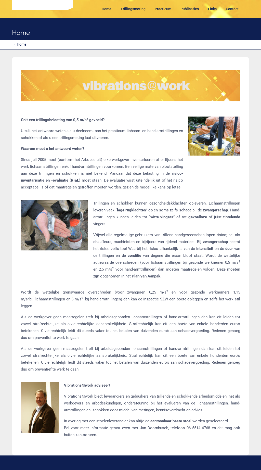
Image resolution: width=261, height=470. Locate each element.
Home (106, 9)
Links (212, 9)
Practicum (163, 9)
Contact (232, 9)
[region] (130, 85)
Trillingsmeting (133, 9)
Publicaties (189, 9)
